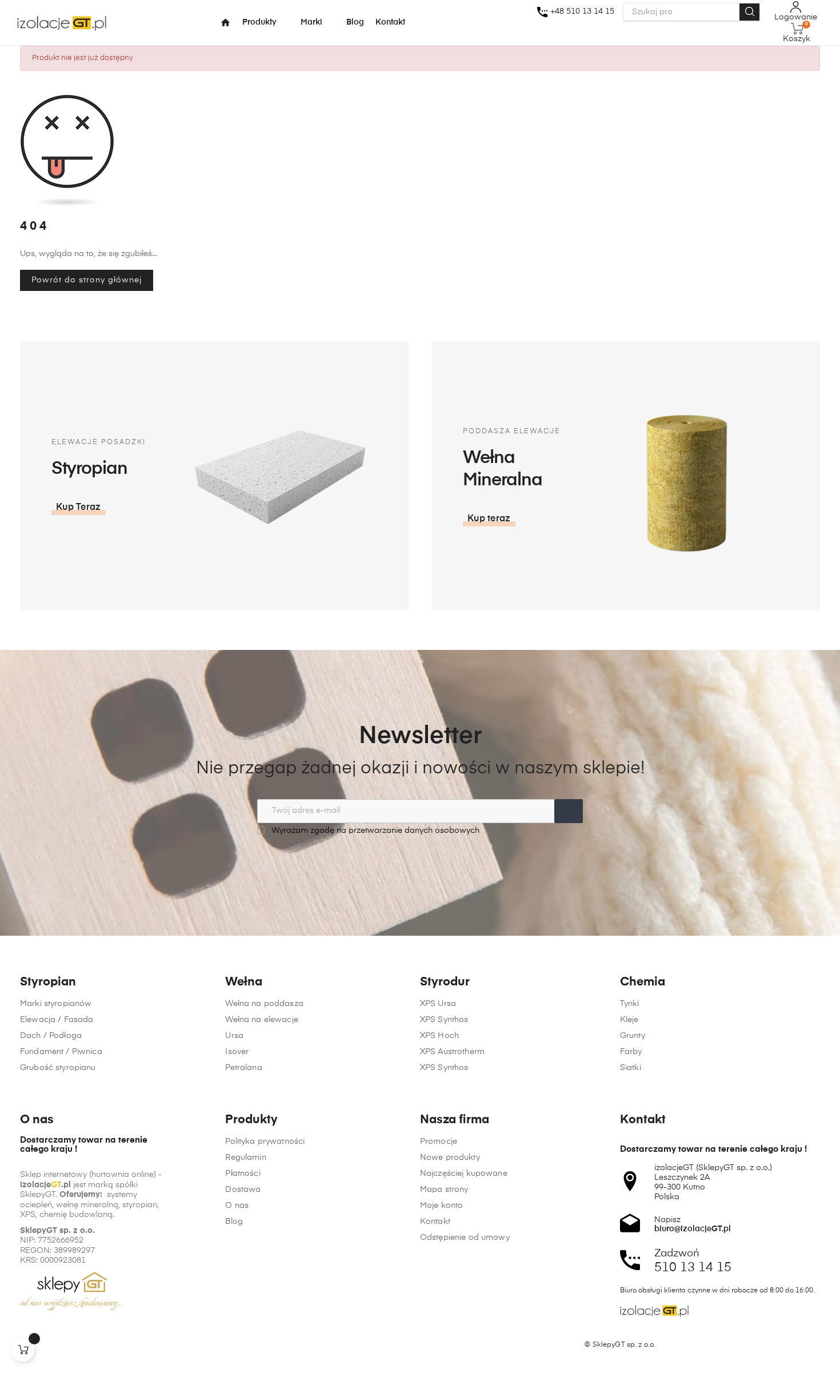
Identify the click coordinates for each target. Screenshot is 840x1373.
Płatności (242, 1174)
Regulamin (245, 1158)
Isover (237, 1052)
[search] (749, 12)
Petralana (243, 1068)
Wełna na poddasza (264, 1004)
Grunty (632, 1036)
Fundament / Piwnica (61, 1052)
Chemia (642, 982)
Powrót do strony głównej (86, 280)
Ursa (234, 1036)
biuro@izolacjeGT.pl (692, 1229)
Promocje (438, 1141)
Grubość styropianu (58, 1068)
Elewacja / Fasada (56, 1020)
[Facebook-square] (25, 1345)
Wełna (243, 982)
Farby (631, 1052)
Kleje (629, 1020)
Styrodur (445, 982)
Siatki (630, 1068)
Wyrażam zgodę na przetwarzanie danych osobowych (374, 831)
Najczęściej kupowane (463, 1174)
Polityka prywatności (265, 1141)
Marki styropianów (55, 1004)
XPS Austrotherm (452, 1052)
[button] (78, 507)
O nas (237, 1206)
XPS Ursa (438, 1004)
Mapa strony (444, 1190)
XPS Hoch (439, 1036)
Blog (234, 1222)
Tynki (629, 1004)
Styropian (48, 982)
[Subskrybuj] (568, 811)
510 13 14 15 (692, 1268)
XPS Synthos (444, 1020)
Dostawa (243, 1190)
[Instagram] (47, 1345)
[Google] (68, 1345)
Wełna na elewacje (261, 1020)
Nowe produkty (450, 1158)
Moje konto (441, 1206)
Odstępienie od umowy (465, 1238)
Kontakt (435, 1222)
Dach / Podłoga (51, 1036)
